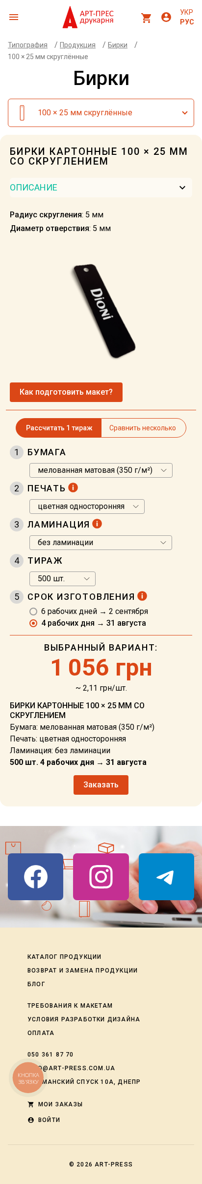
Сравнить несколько (142, 428)
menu (14, 17)
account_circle (166, 17)
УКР (186, 12)
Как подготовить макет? (66, 392)
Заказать (101, 784)
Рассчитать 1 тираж (59, 428)
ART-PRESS (114, 1164)
